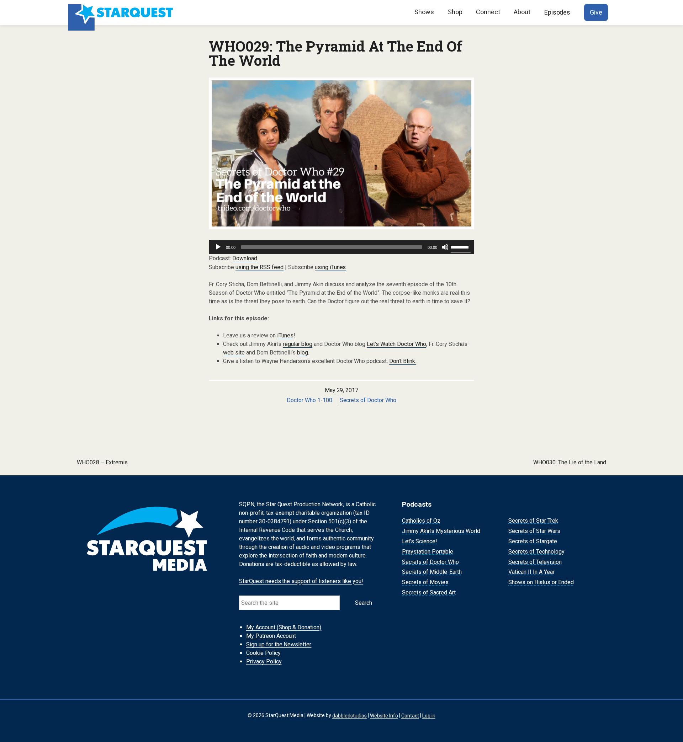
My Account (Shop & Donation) (284, 627)
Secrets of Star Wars (534, 531)
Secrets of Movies (425, 582)
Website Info (384, 715)
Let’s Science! (419, 541)
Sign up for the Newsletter (279, 644)
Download (244, 258)
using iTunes (330, 267)
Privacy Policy (264, 661)
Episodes (557, 12)
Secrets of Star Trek (533, 521)
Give (596, 12)
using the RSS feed (259, 267)
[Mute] (445, 247)
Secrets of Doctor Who (368, 400)
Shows (424, 12)
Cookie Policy (263, 653)
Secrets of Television (535, 562)
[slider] (461, 246)
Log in (428, 715)
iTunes (285, 335)
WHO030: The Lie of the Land (569, 462)
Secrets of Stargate (532, 541)
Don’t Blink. (402, 361)
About (522, 12)
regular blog (297, 344)
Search (363, 602)
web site (234, 352)
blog (302, 352)
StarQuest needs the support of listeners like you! (301, 581)
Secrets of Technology (536, 551)
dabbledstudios (349, 715)
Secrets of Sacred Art (429, 592)
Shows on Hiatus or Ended (541, 582)
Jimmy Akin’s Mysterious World (441, 531)
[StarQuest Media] (121, 12)
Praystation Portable (427, 551)
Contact (410, 715)
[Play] (218, 247)
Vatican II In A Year (531, 572)
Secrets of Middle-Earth (432, 572)
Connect (488, 12)
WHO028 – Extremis (102, 462)
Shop (455, 12)
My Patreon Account (271, 635)
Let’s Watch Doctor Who (396, 344)
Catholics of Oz (421, 521)
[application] (341, 247)
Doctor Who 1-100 (309, 400)
